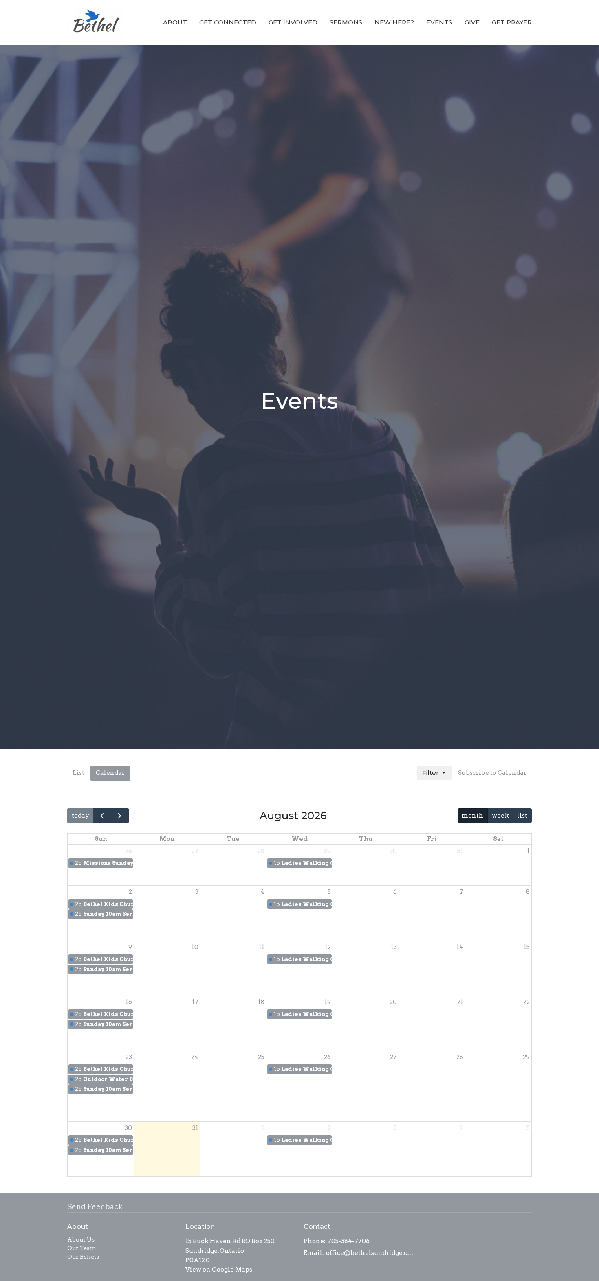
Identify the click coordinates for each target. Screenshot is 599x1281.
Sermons (346, 22)
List (78, 772)
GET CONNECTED (227, 22)
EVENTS (439, 22)
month (472, 815)
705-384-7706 (349, 1241)
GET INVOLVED (293, 22)
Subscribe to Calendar (492, 772)
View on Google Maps (218, 1269)
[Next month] (120, 815)
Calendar (110, 772)
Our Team (81, 1248)
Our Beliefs (83, 1256)
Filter (430, 772)
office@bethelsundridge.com (370, 1253)
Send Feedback (95, 1206)
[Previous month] (102, 815)
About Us (81, 1239)
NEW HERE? (394, 22)
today (80, 815)
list (522, 815)
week (500, 815)
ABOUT (175, 22)
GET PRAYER (512, 22)
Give (472, 22)
